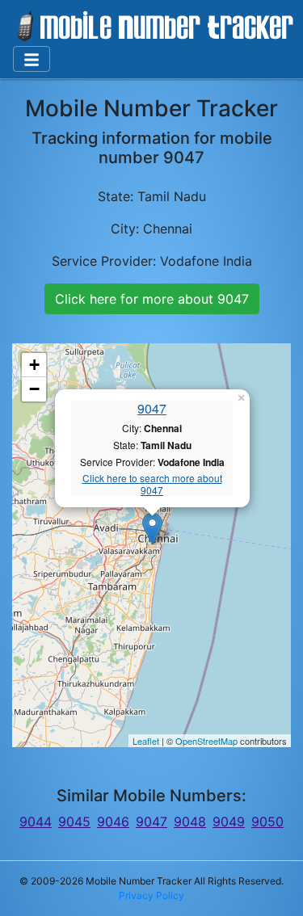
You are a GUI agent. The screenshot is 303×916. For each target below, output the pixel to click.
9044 (35, 821)
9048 (190, 821)
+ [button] (34, 365)
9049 (229, 821)
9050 (267, 821)
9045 (74, 821)
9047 (151, 408)
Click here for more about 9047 (152, 299)
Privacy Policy (151, 895)
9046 (113, 821)
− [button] (34, 389)
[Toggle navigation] (31, 59)
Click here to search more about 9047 (152, 484)
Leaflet (146, 740)
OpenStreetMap (206, 740)
